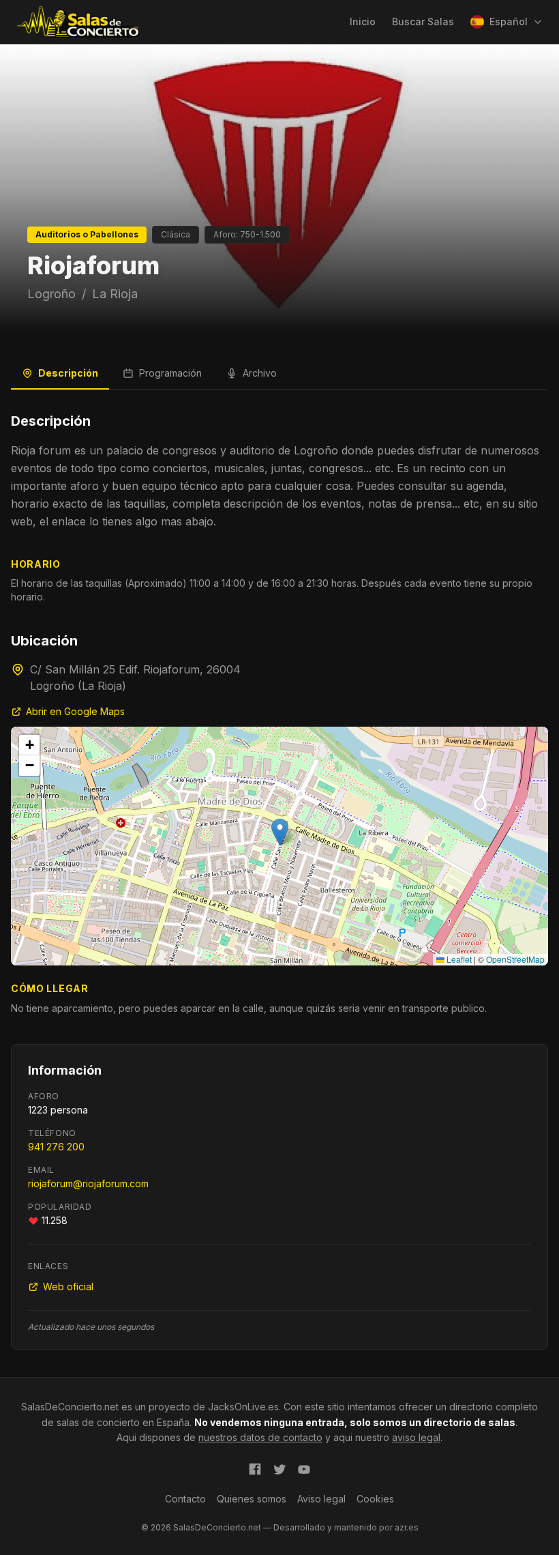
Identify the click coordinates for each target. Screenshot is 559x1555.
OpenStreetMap (515, 959)
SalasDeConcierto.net (70, 1406)
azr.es (407, 1527)
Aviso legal (321, 1499)
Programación (170, 373)
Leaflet (458, 959)
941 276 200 (56, 1146)
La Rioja (115, 294)
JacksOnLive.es (243, 1406)
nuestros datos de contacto (260, 1437)
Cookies (375, 1499)
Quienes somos (251, 1499)
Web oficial (68, 1286)
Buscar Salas (423, 21)
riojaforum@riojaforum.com (88, 1183)
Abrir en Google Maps (75, 711)
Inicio (363, 21)
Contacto (185, 1499)
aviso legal (416, 1437)
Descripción (68, 373)
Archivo (260, 373)
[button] (279, 832)
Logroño (51, 294)
